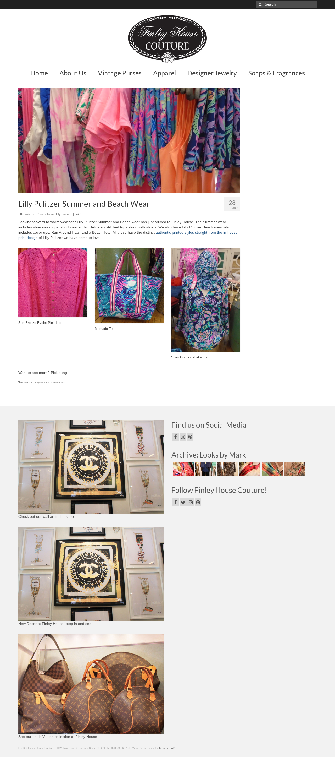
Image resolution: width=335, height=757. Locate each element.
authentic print (167, 232)
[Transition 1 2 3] (249, 469)
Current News (45, 214)
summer (55, 382)
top (63, 382)
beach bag (27, 382)
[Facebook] (175, 437)
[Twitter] (183, 502)
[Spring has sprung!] (182, 469)
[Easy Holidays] (205, 469)
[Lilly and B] (294, 469)
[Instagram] (183, 437)
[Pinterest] (190, 437)
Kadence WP (167, 748)
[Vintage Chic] (271, 469)
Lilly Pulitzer (63, 214)
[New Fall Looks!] (227, 469)
